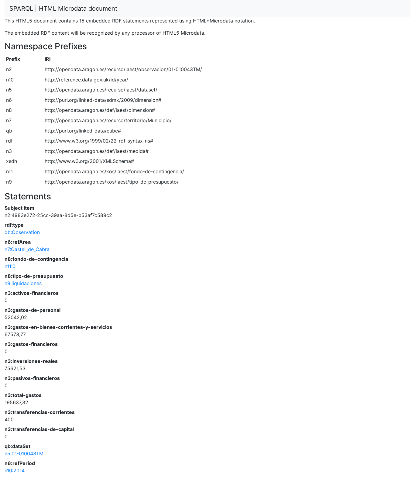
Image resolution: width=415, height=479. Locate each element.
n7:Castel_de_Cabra (27, 249)
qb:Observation (22, 232)
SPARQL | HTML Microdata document (63, 8)
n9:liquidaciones (23, 283)
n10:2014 (15, 470)
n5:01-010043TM (24, 453)
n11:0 (10, 266)
